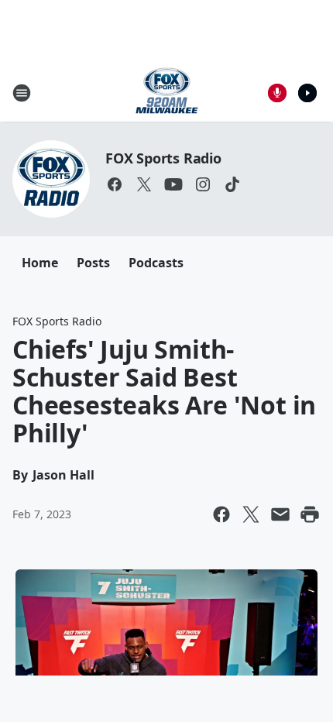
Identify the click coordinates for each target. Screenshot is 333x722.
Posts (93, 262)
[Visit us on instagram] (203, 184)
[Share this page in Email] (280, 514)
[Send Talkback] (277, 93)
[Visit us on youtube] (173, 184)
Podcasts (156, 262)
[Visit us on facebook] (114, 184)
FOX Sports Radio (163, 158)
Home (40, 262)
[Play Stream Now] (307, 93)
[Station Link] (167, 92)
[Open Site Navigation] (21, 93)
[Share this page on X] (251, 514)
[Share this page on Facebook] (221, 514)
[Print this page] (310, 514)
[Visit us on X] (144, 184)
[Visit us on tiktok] (232, 184)
